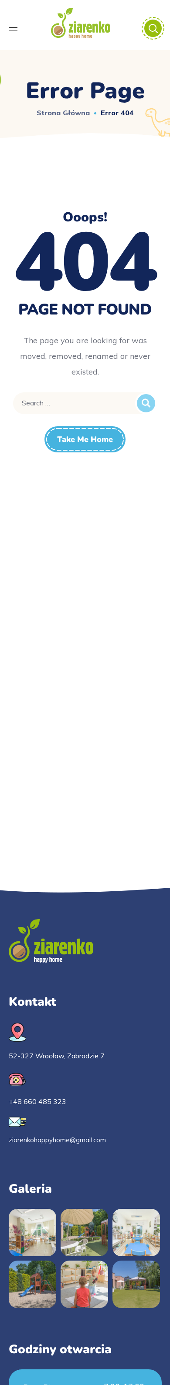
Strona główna (63, 112)
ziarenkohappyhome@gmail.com (57, 1140)
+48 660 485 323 (37, 1101)
